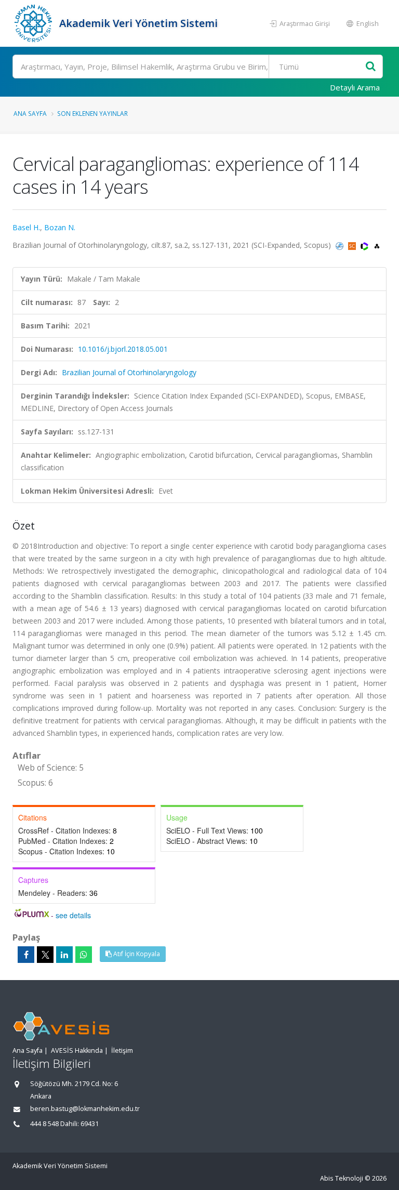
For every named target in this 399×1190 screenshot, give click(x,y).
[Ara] (370, 66)
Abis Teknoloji (341, 1178)
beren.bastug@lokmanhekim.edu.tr (85, 1108)
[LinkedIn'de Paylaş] (64, 954)
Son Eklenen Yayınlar (92, 113)
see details (73, 915)
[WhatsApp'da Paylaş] (83, 954)
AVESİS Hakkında (77, 1050)
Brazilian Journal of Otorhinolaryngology (129, 372)
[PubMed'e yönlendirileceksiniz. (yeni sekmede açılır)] (340, 245)
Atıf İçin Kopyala (136, 953)
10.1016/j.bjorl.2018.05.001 (123, 349)
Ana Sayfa (30, 113)
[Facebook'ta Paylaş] (26, 954)
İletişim (122, 1050)
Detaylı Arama (355, 87)
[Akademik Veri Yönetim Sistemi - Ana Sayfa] (34, 23)
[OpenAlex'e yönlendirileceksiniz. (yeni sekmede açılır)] (377, 245)
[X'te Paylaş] (45, 954)
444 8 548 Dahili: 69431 (64, 1123)
